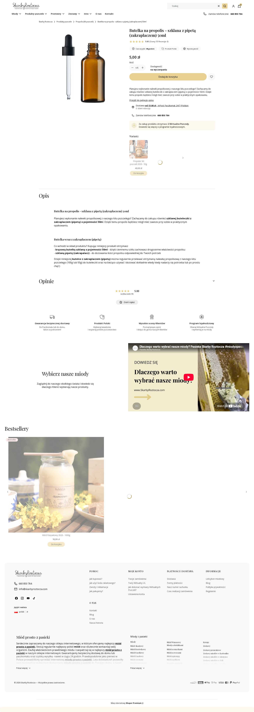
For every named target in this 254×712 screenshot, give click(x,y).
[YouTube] (28, 598)
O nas (92, 618)
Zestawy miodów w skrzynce (215, 657)
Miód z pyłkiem (173, 659)
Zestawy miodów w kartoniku (215, 653)
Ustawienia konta (136, 594)
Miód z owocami (174, 652)
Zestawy (206, 646)
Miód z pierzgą (173, 656)
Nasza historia (96, 622)
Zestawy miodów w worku (214, 663)
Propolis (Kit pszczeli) (84, 21)
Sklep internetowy (126, 703)
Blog (208, 583)
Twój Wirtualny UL (137, 583)
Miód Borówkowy (138, 649)
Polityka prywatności (215, 587)
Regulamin (211, 591)
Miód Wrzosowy (174, 642)
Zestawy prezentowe (212, 650)
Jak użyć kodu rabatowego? (102, 583)
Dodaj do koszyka (167, 76)
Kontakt (93, 610)
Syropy (206, 642)
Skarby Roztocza (45, 21)
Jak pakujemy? (96, 591)
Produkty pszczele (64, 21)
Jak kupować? (95, 578)
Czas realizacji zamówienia (179, 591)
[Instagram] (22, 598)
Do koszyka (138, 173)
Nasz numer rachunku (177, 587)
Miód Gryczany (136, 659)
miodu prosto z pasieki (78, 659)
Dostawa (171, 578)
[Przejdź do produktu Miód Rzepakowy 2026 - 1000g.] (56, 485)
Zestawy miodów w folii (213, 660)
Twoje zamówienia (137, 578)
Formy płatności (174, 583)
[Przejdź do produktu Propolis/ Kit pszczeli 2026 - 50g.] (138, 149)
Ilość (131, 62)
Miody (133, 642)
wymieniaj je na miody (126, 709)
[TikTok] (34, 598)
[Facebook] (16, 598)
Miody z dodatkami (175, 645)
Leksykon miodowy (215, 578)
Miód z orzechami (174, 649)
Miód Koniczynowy (138, 663)
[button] (224, 6)
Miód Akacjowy (136, 646)
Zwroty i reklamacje (98, 587)
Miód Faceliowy (137, 652)
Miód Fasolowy (136, 656)
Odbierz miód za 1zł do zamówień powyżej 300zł (59, 709)
